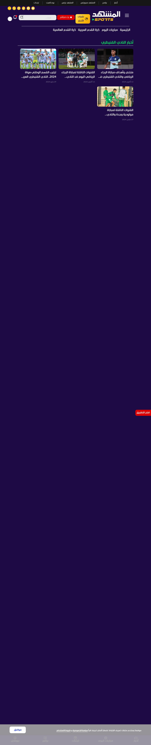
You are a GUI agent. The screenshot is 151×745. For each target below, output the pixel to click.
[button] (115, 66)
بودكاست (50, 3)
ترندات (36, 3)
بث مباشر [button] (64, 17)
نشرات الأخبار (81, 19)
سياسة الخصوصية (80, 731)
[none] (75, 43)
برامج (104, 3)
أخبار (116, 3)
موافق (18, 730)
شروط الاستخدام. (63, 731)
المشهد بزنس (67, 3)
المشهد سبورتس (88, 3)
